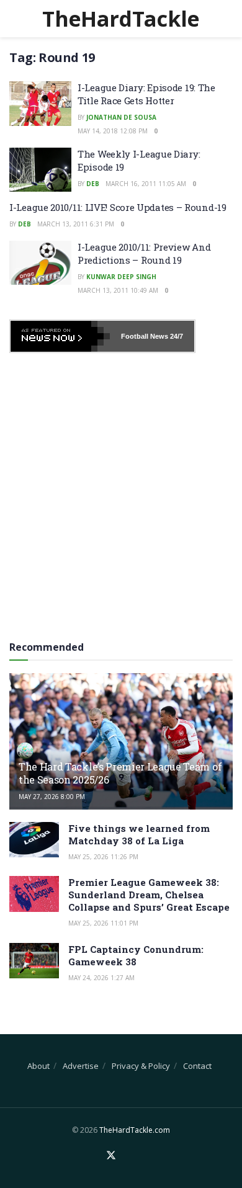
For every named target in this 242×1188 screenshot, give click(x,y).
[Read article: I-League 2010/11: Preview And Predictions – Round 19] (40, 263)
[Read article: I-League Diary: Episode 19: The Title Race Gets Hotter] (40, 103)
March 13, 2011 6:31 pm (75, 224)
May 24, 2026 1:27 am (101, 977)
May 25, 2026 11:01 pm (103, 923)
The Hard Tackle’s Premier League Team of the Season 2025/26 (120, 773)
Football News (144, 336)
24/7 (175, 336)
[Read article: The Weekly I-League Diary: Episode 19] (40, 170)
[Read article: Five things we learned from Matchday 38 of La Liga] (34, 839)
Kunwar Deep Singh (121, 276)
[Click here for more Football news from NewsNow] (60, 336)
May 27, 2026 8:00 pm (52, 796)
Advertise (81, 1065)
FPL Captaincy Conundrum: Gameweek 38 (136, 955)
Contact (197, 1065)
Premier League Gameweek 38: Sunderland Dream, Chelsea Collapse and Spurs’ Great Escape (149, 894)
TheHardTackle (120, 18)
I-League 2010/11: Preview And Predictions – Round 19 (144, 253)
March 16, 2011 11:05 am (145, 183)
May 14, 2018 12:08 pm (113, 131)
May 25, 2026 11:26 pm (103, 856)
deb (92, 183)
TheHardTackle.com (134, 1130)
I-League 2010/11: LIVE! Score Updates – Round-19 (117, 207)
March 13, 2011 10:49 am (118, 290)
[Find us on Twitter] (111, 1156)
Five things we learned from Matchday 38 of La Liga (139, 834)
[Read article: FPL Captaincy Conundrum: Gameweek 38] (34, 960)
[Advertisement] (121, 493)
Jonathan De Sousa (121, 117)
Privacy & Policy (141, 1065)
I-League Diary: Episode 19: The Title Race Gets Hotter (146, 94)
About (38, 1065)
